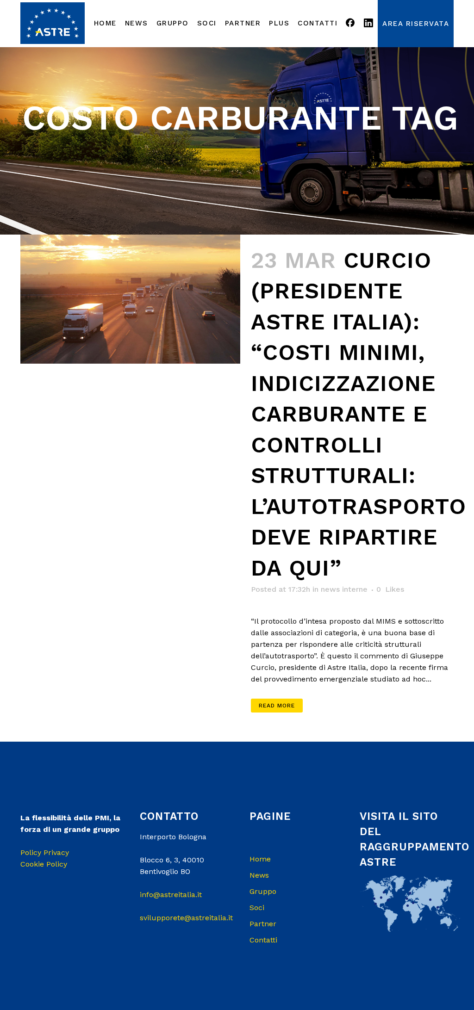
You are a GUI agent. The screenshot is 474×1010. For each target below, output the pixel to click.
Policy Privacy (44, 852)
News (259, 875)
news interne (344, 589)
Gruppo (262, 891)
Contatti (263, 940)
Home (260, 859)
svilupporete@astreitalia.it (186, 917)
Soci (256, 907)
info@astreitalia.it (171, 894)
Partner (262, 923)
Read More (277, 705)
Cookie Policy (43, 864)
